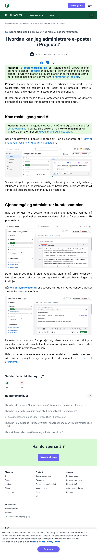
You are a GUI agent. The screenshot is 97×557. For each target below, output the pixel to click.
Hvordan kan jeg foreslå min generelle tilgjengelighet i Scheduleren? (41, 411)
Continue (48, 549)
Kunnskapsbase (11, 23)
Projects (35, 70)
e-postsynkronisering (23, 287)
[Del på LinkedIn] (47, 63)
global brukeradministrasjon (55, 131)
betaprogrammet (17, 128)
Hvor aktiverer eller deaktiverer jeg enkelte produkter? (34, 432)
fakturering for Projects (65, 76)
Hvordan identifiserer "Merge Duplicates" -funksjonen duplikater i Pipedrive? (45, 405)
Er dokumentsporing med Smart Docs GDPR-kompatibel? (35, 417)
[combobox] (60, 15)
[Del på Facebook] (41, 63)
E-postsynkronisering (34, 67)
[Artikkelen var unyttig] (22, 383)
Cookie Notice (38, 541)
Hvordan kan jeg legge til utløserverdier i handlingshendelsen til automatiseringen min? (48, 425)
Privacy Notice (53, 541)
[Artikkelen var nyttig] (7, 383)
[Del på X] (52, 63)
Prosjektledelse (37, 23)
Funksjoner (24, 23)
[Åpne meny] (90, 5)
